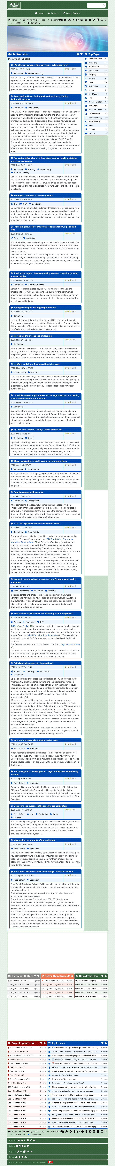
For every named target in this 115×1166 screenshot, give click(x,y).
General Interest (95, 59)
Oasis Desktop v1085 (19, 1063)
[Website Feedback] (19, 1140)
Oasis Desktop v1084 (17, 1099)
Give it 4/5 (73, 69)
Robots (91, 133)
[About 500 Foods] (18, 1151)
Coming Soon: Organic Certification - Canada (61, 996)
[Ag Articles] (81, 20)
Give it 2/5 (68, 69)
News (90, 125)
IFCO (13, 626)
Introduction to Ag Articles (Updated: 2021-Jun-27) (76, 1048)
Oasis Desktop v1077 (17, 1127)
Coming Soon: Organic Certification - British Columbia (64, 992)
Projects (54, 13)
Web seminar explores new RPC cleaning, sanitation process (43, 613)
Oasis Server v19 (17, 1075)
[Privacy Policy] (22, 1157)
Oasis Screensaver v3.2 (20, 1079)
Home (40, 13)
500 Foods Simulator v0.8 (19, 1087)
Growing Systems (36, 285)
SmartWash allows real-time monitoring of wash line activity (43, 871)
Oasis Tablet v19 (17, 1071)
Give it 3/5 (70, 69)
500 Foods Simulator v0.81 (21, 1048)
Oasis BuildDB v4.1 (17, 1067)
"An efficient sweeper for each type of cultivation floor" (41, 65)
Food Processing (35, 73)
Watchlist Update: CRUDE (86, 985)
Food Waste (93, 94)
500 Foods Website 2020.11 (21, 1056)
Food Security (94, 121)
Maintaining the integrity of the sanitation (34, 840)
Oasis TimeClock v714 (17, 1083)
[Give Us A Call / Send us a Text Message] (25, 1140)
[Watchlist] (89, 20)
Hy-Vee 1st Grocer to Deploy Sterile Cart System (38, 429)
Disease (17, 817)
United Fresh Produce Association (43, 635)
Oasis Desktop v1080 (17, 1115)
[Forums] (61, 20)
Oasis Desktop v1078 (17, 1122)
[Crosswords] (93, 20)
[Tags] (38, 976)
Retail (30, 438)
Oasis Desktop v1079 (17, 1118)
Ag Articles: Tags (37, 20)
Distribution (93, 86)
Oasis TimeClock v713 (17, 1091)
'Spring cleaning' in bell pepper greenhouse (35, 307)
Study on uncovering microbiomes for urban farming (74, 1087)
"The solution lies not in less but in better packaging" (74, 1127)
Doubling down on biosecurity (28, 492)
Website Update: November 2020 (89, 996)
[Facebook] (17, 1146)
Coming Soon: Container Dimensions (23, 988)
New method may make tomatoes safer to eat (36, 740)
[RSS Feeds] (28, 1146)
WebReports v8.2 (17, 1059)
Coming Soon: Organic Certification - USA (59, 988)
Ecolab (26, 626)
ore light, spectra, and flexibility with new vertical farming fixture (79, 1099)
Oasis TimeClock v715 (19, 1052)
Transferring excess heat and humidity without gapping (75, 1111)
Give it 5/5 (75, 69)
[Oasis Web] (102, 20)
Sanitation (35, 23)
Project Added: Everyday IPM (87, 981)
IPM (15, 204)
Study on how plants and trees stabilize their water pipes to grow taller (82, 1115)
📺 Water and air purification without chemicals (37, 364)
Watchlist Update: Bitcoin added (89, 992)
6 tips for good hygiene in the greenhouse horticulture (40, 806)
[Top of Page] (105, 1132)
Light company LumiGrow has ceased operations (73, 1122)
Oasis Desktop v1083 (17, 1103)
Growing (17, 238)
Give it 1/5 (66, 69)
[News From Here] (77, 20)
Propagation (33, 501)
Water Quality (20, 372)
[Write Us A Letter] (31, 1140)
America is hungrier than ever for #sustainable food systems (78, 1103)
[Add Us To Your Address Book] (34, 1140)
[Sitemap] (16, 1157)
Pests (55, 814)
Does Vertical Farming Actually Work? (68, 1083)
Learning (30, 671)
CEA (25, 204)
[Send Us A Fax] (28, 1140)
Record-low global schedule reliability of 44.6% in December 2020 (80, 1118)
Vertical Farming (95, 118)
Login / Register (73, 13)
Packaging (92, 63)
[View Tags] (105, 976)
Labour (17, 671)
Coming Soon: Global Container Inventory (25, 992)
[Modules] (44, 1043)
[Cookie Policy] (19, 1157)
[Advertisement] (96, 533)
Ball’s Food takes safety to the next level (33, 663)
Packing (31, 169)
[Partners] (28, 1151)
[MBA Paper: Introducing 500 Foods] (21, 1151)
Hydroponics (33, 469)
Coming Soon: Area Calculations (21, 985)
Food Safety (33, 108)
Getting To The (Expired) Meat (65, 1075)
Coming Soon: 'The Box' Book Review (23, 996)
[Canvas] (24, 1151)
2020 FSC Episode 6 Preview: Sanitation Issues (37, 523)
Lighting (91, 129)
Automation (93, 70)
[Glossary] (97, 20)
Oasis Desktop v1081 (17, 1111)
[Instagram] (25, 1146)
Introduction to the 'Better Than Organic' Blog (62, 981)
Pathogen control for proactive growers (33, 195)
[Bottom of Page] (105, 20)
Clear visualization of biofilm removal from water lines (40, 461)
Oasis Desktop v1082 (17, 1107)
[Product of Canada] (50, 1162)
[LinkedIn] (22, 1146)
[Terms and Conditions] (25, 1157)
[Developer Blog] (31, 1151)
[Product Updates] (86, 20)
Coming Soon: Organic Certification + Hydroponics (63, 985)
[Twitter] (19, 1146)
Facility (17, 23)
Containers (93, 106)
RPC (42, 622)
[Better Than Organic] (73, 20)
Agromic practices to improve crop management (72, 1091)
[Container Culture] (69, 20)
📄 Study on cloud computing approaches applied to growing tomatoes (82, 1059)
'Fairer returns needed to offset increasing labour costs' (76, 1095)
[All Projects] (65, 20)
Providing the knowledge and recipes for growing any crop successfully (82, 1067)
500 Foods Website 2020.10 (20, 1095)
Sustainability (94, 114)
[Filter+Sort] (81, 54)
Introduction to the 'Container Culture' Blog (28, 981)
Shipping (92, 74)
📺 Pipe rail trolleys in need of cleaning (33, 336)
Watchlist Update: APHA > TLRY (88, 988)
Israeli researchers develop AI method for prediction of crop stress (80, 1071)
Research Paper (95, 110)
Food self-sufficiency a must (64, 1079)
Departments (57, 20)
